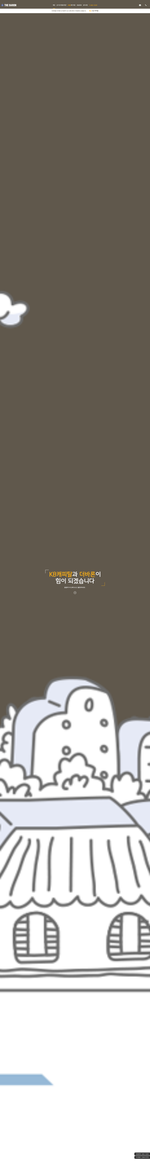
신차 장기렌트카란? (61, 5)
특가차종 (71, 5)
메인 (54, 5)
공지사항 (85, 5)
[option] (75, 582)
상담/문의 (79, 5)
